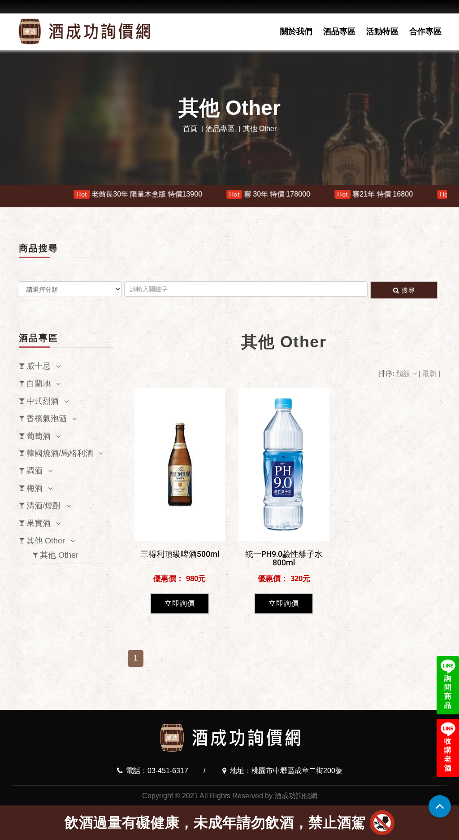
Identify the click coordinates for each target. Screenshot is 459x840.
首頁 (190, 128)
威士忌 (38, 366)
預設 (404, 373)
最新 (430, 373)
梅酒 (34, 488)
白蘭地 (38, 383)
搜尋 (408, 290)
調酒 (34, 470)
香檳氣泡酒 (46, 418)
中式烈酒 (42, 401)
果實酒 (38, 523)
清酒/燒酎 (43, 505)
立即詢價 (180, 603)
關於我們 (296, 31)
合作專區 (425, 31)
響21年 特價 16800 (333, 194)
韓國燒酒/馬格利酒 (59, 453)
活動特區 (382, 31)
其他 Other (45, 540)
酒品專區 (339, 31)
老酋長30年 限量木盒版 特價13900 (97, 194)
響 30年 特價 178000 (227, 194)
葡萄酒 (38, 436)
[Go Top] (440, 806)
